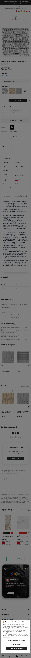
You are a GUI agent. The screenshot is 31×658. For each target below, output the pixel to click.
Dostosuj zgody (16, 644)
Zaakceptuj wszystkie (16, 648)
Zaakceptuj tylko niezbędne (16, 640)
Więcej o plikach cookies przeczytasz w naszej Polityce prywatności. (15, 636)
